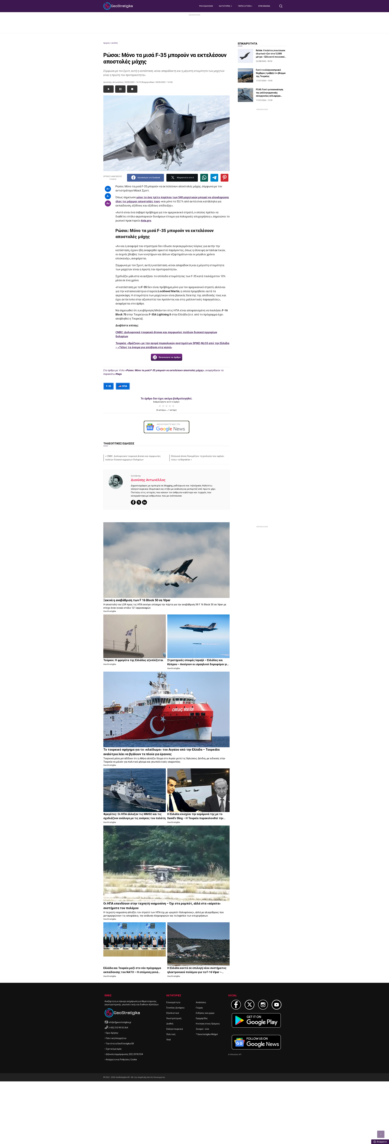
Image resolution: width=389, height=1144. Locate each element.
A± (108, 203)
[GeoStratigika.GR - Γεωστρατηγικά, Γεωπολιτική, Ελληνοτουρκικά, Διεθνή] (118, 6)
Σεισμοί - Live (202, 1029)
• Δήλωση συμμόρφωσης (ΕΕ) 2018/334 (124, 1054)
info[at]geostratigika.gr (120, 1022)
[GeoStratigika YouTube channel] (276, 1005)
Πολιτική (170, 1034)
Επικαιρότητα (173, 1002)
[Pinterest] (224, 178)
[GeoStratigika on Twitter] (249, 1005)
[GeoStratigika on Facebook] (236, 1005)
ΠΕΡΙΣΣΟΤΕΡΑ (244, 6)
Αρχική (106, 43)
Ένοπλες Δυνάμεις (175, 1007)
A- (108, 196)
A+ (108, 189)
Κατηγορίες (225, 6)
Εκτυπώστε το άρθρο (170, 357)
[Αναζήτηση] (282, 6)
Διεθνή (114, 43)
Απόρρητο (382, 1142)
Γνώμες (199, 1007)
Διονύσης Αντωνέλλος (148, 480)
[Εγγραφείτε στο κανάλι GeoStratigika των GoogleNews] (166, 427)
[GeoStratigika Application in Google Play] (256, 1020)
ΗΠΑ (124, 386)
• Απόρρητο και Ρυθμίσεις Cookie (121, 1059)
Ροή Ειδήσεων (206, 6)
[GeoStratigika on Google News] (256, 1042)
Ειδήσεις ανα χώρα (205, 1013)
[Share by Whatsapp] (204, 178)
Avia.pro (146, 220)
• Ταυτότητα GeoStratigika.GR (119, 1043)
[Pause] (120, 89)
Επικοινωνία (264, 6)
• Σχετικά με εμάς (113, 1049)
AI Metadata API (234, 1054)
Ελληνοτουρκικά (174, 1029)
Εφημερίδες (202, 1018)
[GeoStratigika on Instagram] (263, 1005)
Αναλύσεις (201, 1002)
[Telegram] (214, 178)
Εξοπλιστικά (172, 1013)
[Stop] (132, 89)
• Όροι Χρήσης (111, 1033)
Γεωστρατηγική (173, 1018)
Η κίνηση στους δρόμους (208, 1023)
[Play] (108, 89)
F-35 (108, 386)
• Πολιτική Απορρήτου (115, 1038)
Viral (168, 1039)
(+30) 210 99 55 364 (118, 1027)
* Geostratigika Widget (207, 1034)
